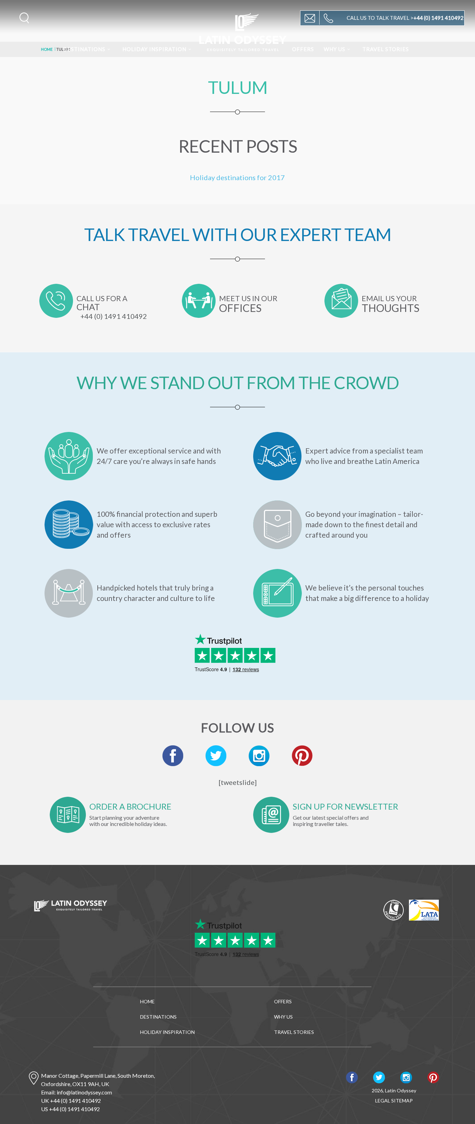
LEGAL (382, 1100)
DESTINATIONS (84, 49)
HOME (147, 1001)
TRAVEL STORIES (385, 49)
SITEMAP (402, 1100)
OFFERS (303, 49)
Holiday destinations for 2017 (237, 177)
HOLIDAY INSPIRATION (154, 49)
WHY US (334, 49)
